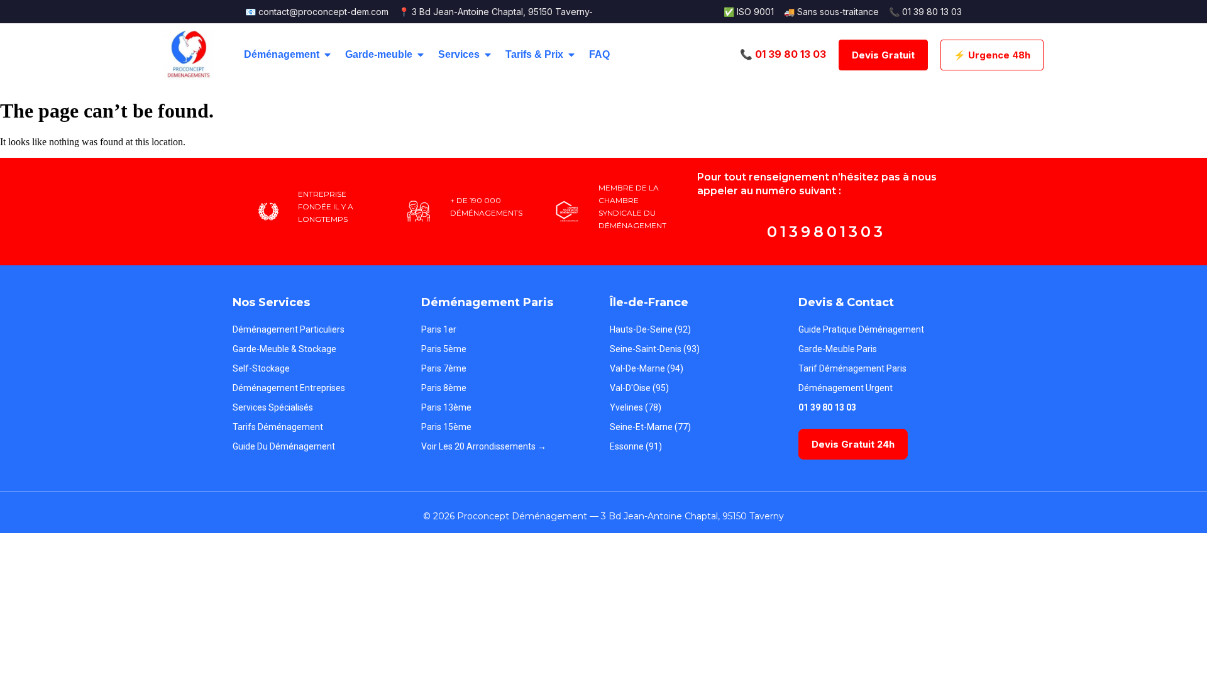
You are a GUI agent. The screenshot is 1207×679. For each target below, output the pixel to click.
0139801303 (826, 232)
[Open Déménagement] (327, 55)
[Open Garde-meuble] (421, 55)
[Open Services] (488, 55)
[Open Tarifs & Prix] (571, 55)
